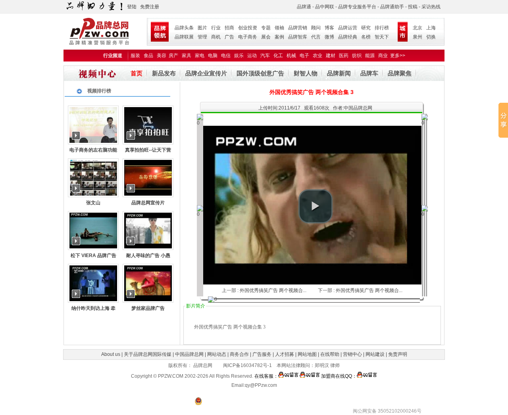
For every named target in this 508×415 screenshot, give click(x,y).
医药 (343, 55)
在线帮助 (329, 354)
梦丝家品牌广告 (148, 308)
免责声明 (397, 354)
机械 (291, 55)
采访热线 (431, 7)
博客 (329, 28)
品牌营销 (297, 28)
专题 (266, 28)
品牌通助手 (392, 7)
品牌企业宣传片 (206, 73)
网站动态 (216, 354)
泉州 (417, 37)
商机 (216, 37)
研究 (366, 28)
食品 (148, 55)
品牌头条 (184, 28)
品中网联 (324, 7)
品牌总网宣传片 (148, 203)
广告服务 (261, 354)
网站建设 (375, 354)
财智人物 (306, 73)
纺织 (357, 55)
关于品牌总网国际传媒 (147, 354)
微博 (329, 37)
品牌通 (304, 7)
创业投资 (247, 28)
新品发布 (164, 73)
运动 (252, 55)
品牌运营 (347, 28)
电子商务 (247, 37)
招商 (229, 28)
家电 (199, 55)
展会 (266, 37)
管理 (202, 37)
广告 (229, 37)
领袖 (279, 28)
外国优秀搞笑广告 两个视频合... (273, 290)
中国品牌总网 (189, 354)
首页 (136, 73)
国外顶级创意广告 (260, 73)
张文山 (93, 203)
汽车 (265, 55)
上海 (431, 28)
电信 (226, 55)
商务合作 (239, 354)
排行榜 (382, 28)
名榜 (366, 37)
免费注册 (149, 7)
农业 (317, 55)
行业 (216, 28)
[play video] (315, 206)
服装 (135, 55)
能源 (370, 55)
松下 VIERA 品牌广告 (93, 255)
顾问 (316, 28)
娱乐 (239, 55)
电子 (304, 55)
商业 (383, 55)
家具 (186, 55)
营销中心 (352, 354)
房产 (173, 55)
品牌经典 (347, 37)
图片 (202, 28)
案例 (279, 37)
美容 (161, 55)
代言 (316, 37)
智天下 (382, 37)
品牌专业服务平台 (357, 7)
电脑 (212, 55)
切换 (431, 37)
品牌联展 (184, 37)
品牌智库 (297, 37)
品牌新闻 (339, 73)
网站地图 (307, 354)
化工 (278, 55)
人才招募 (284, 354)
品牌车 (369, 73)
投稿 (413, 7)
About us (110, 354)
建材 (330, 55)
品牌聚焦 (400, 73)
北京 (417, 28)
